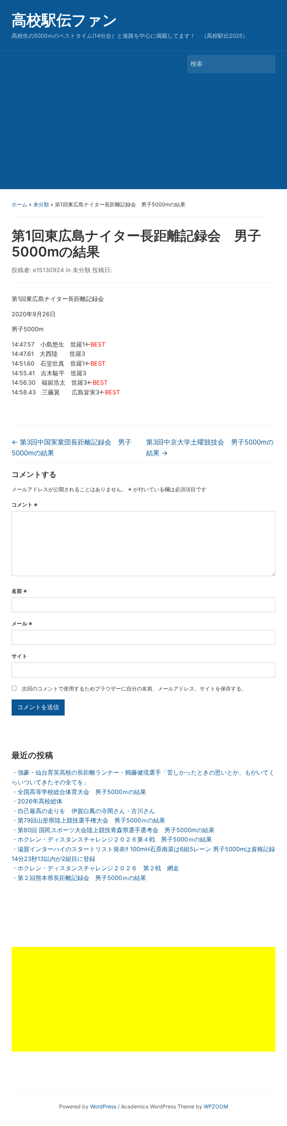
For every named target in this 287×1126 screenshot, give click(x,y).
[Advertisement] (143, 133)
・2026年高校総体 (37, 801)
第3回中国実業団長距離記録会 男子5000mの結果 (72, 447)
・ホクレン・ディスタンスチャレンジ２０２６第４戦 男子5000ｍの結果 (112, 839)
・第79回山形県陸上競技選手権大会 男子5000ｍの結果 (88, 820)
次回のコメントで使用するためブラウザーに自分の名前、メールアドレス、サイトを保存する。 (134, 688)
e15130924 (48, 270)
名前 (19, 591)
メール (22, 623)
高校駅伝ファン (64, 20)
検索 (266, 64)
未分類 (41, 204)
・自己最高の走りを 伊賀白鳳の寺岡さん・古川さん (83, 811)
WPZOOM (216, 1106)
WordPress (103, 1106)
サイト (19, 656)
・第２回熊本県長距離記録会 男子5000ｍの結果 (79, 878)
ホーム (19, 204)
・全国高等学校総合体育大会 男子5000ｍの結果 (79, 792)
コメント (25, 504)
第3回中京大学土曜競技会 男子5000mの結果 (210, 447)
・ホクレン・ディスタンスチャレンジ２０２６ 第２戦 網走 (95, 868)
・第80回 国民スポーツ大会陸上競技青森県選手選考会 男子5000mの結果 (113, 830)
